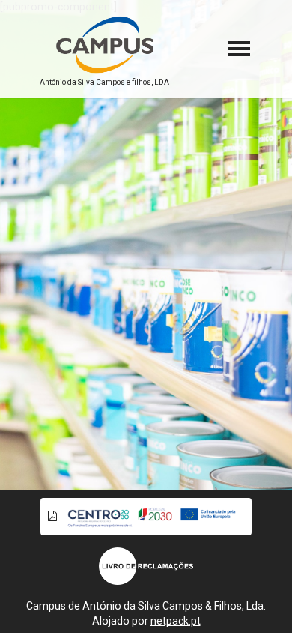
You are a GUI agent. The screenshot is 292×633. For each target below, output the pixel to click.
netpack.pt (175, 621)
